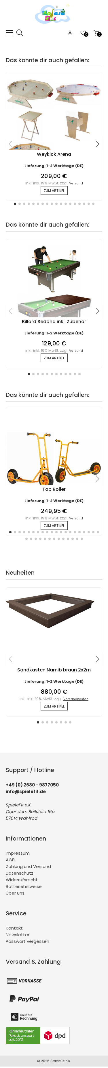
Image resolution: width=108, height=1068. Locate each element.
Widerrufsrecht (22, 880)
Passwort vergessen (27, 941)
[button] (15, 204)
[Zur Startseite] (53, 26)
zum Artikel (54, 190)
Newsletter (17, 935)
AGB (10, 860)
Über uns (15, 893)
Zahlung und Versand (28, 866)
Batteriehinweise (24, 886)
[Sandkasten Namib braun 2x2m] (54, 630)
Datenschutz (19, 873)
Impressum (18, 853)
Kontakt (14, 928)
